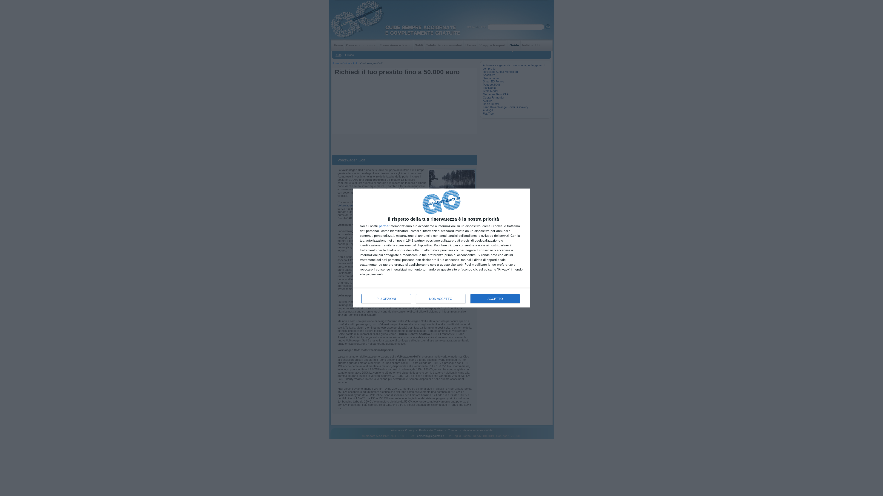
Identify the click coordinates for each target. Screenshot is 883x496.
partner (384, 226)
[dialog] (441, 248)
